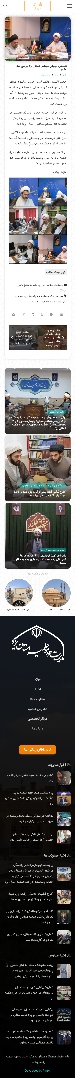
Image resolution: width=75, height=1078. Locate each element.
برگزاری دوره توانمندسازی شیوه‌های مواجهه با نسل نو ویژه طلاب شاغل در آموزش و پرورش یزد (31, 1014)
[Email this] (60, 315)
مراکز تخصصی (37, 718)
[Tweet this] (42, 315)
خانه (37, 679)
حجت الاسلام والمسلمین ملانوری (33, 296)
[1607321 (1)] (52, 249)
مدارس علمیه (37, 708)
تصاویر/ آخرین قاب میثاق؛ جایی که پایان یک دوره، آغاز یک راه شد (30, 937)
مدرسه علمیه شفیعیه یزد (56, 609)
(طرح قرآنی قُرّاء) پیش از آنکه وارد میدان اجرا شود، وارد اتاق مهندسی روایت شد (40, 493)
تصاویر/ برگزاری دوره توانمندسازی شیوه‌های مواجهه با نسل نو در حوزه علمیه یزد (29, 992)
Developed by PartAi (37, 1070)
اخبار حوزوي (44, 284)
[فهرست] (69, 6)
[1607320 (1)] (52, 192)
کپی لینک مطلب (55, 272)
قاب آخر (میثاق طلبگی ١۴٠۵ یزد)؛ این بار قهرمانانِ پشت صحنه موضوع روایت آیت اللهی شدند (39, 559)
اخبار (37, 689)
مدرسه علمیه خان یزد (19, 609)
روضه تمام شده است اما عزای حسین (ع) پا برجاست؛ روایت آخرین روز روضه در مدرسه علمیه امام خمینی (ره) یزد (29, 970)
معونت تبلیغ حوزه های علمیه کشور (49, 301)
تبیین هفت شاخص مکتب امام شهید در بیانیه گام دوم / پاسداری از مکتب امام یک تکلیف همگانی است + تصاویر (29, 1037)
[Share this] (51, 315)
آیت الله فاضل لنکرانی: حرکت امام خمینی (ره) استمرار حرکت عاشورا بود (31, 836)
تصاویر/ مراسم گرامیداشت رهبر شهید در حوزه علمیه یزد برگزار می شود (29, 818)
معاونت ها (37, 699)
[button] (5, 6)
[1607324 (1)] (23, 220)
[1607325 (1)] (52, 220)
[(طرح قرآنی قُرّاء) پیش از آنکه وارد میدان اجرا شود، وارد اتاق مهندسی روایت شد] (38, 438)
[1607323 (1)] (23, 192)
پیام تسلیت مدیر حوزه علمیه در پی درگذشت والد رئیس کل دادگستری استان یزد (29, 798)
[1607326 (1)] (23, 249)
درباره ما (37, 728)
